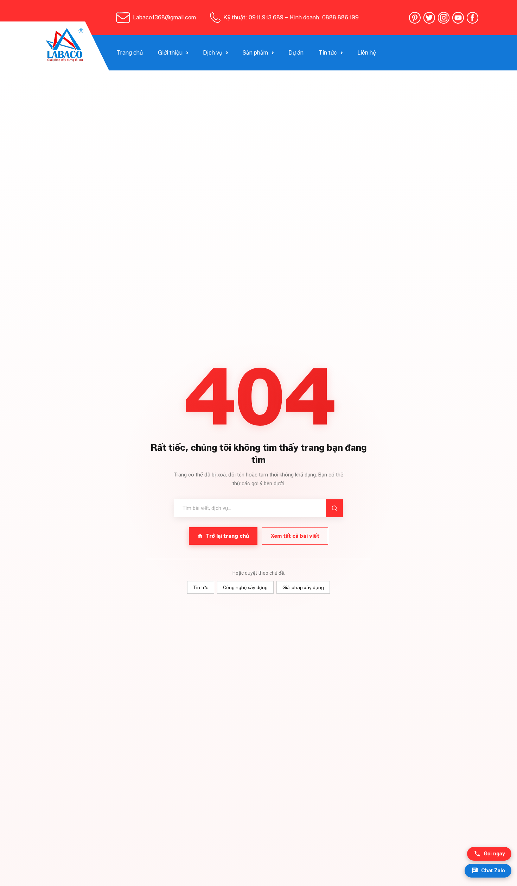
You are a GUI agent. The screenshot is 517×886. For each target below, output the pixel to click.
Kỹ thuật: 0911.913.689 (253, 17)
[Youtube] (458, 18)
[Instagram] (443, 18)
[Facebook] (472, 18)
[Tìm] (334, 508)
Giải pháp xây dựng (303, 587)
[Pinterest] (415, 18)
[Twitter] (429, 18)
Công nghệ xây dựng (245, 587)
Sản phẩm (255, 52)
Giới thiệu (170, 52)
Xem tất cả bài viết (294, 536)
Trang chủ (130, 52)
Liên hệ (366, 52)
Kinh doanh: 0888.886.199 (324, 17)
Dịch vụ (212, 52)
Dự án (296, 52)
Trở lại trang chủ (227, 536)
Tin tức (328, 52)
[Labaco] (65, 45)
